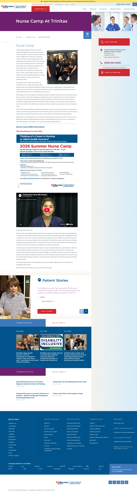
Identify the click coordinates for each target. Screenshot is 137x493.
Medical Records (72, 431)
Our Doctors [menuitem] (103, 9)
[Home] (15, 7)
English (10, 466)
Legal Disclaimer (40, 490)
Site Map (47, 446)
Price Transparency (73, 440)
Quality (46, 426)
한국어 (10, 469)
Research (12, 436)
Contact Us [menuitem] (93, 9)
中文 (24, 469)
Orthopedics (94, 443)
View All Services (112, 72)
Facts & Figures (49, 428)
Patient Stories (14, 455)
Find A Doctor (111, 42)
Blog (10, 453)
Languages (12, 445)
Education (12, 439)
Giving (66, 4)
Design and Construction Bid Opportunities (123, 447)
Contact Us (12, 423)
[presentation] (63, 294)
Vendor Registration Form (123, 441)
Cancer (92, 423)
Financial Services (50, 443)
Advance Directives (73, 423)
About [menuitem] (85, 9)
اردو (100, 469)
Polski (40, 469)
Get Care (12, 431)
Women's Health (95, 431)
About (20, 37)
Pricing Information (74, 437)
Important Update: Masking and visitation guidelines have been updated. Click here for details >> (69, 1)
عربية (22, 466)
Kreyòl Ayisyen (77, 466)
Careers (73, 4)
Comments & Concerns (74, 443)
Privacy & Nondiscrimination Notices (18, 490)
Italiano (101, 466)
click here (119, 471)
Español (86, 469)
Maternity (93, 440)
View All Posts (57, 323)
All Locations (49, 4)
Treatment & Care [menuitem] (129, 9)
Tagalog (36, 466)
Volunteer (12, 450)
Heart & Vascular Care (97, 426)
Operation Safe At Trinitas (76, 446)
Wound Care (94, 434)
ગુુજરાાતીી (62, 466)
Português (57, 469)
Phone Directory (72, 428)
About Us (47, 423)
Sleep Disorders (95, 428)
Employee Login (119, 423)
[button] (134, 4)
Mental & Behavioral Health (99, 437)
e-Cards (69, 448)
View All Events (58, 372)
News (46, 437)
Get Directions (38, 4)
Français (49, 466)
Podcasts (47, 440)
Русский (71, 469)
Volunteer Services (30, 37)
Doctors (12, 428)
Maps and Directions (74, 426)
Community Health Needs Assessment (52, 449)
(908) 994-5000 (112, 62)
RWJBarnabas (59, 4)
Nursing (11, 442)
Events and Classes (50, 431)
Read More (46, 301)
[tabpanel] (15, 297)
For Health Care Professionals (124, 432)
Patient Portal (72, 434)
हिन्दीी (87, 466)
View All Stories (46, 311)
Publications (48, 434)
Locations (12, 426)
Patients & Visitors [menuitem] (115, 9)
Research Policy (50, 490)
